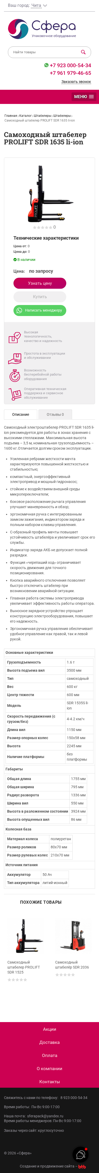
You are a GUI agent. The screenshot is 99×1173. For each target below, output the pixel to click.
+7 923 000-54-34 (70, 65)
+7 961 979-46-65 (70, 73)
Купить (40, 296)
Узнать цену (40, 283)
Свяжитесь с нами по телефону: (32, 1098)
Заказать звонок (76, 82)
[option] (26, 959)
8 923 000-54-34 (73, 1098)
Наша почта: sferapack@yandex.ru (33, 1116)
